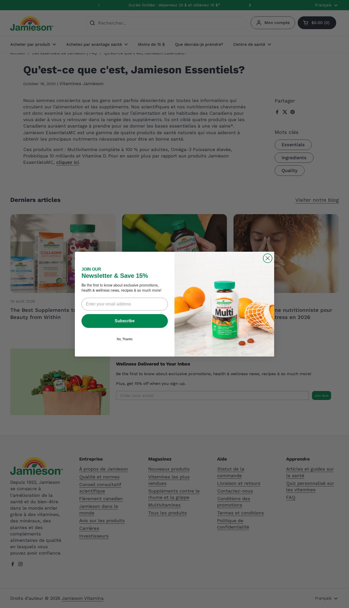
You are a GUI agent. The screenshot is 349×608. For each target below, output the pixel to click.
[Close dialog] (267, 258)
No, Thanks (125, 339)
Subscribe (125, 321)
